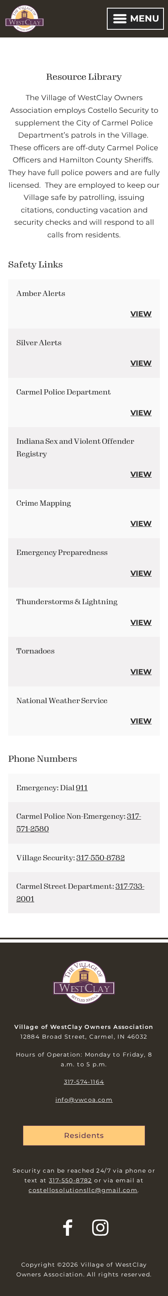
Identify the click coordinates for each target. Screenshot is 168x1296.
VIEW (141, 313)
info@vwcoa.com (84, 1099)
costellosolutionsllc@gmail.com (83, 1190)
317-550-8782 (100, 857)
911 (82, 787)
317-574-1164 (84, 1081)
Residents (84, 1135)
